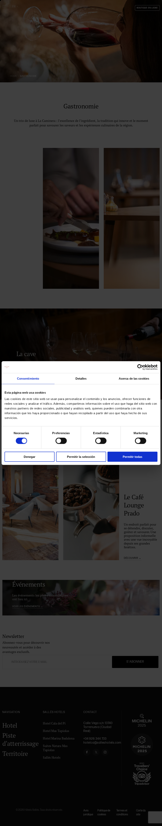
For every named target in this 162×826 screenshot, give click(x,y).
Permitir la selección (81, 456)
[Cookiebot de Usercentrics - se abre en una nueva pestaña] (140, 367)
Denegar (29, 456)
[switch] (61, 441)
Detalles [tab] (81, 378)
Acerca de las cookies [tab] (134, 378)
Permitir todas (132, 456)
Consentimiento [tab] (28, 378)
